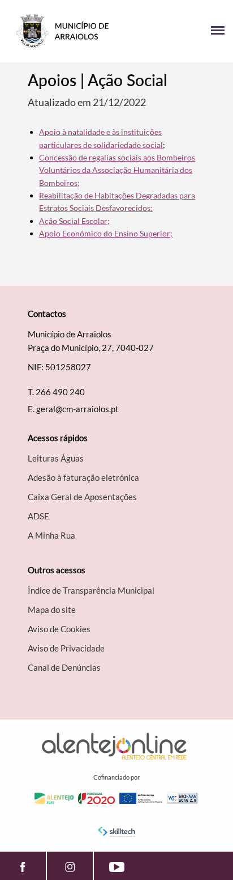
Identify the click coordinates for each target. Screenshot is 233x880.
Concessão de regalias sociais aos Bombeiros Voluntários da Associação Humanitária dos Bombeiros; (117, 170)
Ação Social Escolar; (74, 221)
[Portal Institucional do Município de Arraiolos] (62, 31)
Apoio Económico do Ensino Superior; (105, 233)
